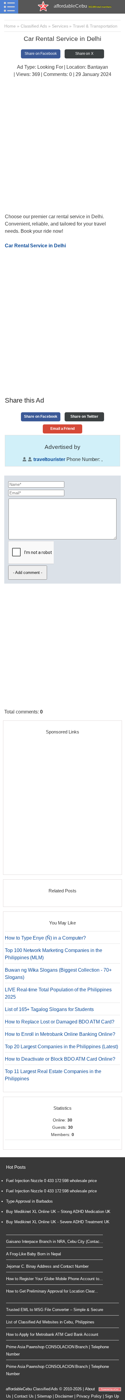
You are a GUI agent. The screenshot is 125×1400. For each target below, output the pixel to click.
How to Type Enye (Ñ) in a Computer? (45, 937)
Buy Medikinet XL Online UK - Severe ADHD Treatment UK (57, 1222)
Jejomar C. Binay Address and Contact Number (47, 1266)
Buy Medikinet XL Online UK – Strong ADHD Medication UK (58, 1211)
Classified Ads (34, 26)
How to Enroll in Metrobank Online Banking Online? (60, 1034)
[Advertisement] (62, 146)
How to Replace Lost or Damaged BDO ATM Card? (59, 1021)
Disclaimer (64, 1396)
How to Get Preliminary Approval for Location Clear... (52, 1291)
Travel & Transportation (95, 26)
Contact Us (24, 1396)
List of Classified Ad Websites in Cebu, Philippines (50, 1322)
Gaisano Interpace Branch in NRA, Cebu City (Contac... (54, 1241)
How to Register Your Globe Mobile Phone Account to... (54, 1278)
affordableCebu (82, 5)
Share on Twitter (84, 416)
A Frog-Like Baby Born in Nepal (33, 1254)
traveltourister (49, 459)
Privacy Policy (89, 1396)
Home (10, 26)
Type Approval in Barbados (29, 1201)
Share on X (84, 53)
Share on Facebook (41, 53)
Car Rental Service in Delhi (35, 245)
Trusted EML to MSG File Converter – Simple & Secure (54, 1309)
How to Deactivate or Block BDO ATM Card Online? (60, 1059)
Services (60, 26)
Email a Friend (62, 429)
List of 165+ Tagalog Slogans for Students (49, 1009)
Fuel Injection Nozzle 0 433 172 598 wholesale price (51, 1180)
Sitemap (44, 1396)
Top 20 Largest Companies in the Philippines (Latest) (61, 1046)
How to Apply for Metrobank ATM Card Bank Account (52, 1334)
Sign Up (112, 1396)
